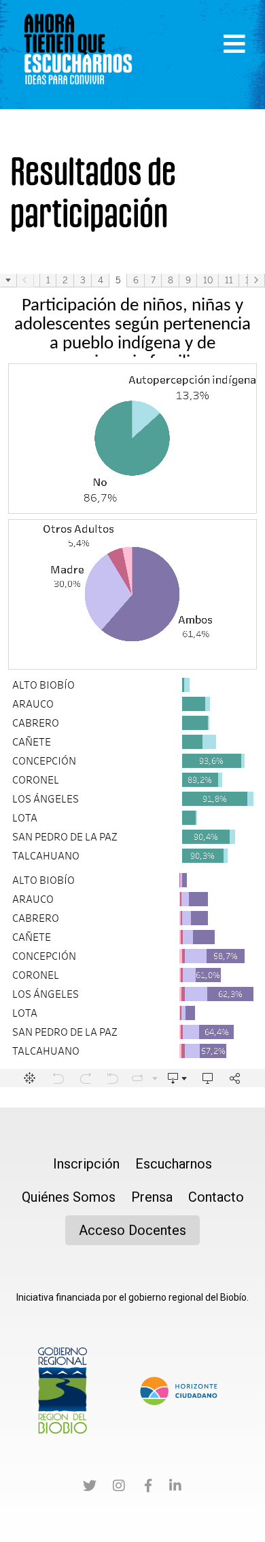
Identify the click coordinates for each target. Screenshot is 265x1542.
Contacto (216, 1197)
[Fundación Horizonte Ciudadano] (178, 1390)
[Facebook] (148, 1487)
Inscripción (86, 1164)
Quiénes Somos (69, 1197)
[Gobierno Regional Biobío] (62, 1390)
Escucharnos (173, 1164)
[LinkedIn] (175, 1487)
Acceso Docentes (132, 1230)
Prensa (152, 1197)
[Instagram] (118, 1487)
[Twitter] (89, 1487)
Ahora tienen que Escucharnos (78, 54)
